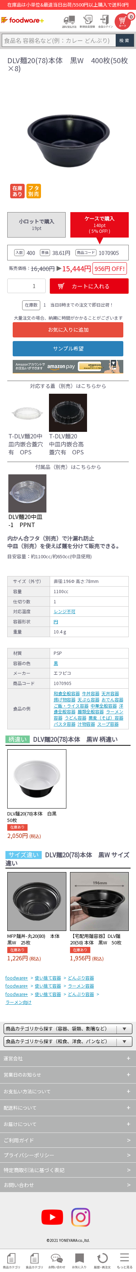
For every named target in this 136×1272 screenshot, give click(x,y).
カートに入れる (91, 286)
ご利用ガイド (19, 1140)
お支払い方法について (27, 1091)
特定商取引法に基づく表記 (34, 1170)
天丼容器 (110, 693)
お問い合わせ (19, 1184)
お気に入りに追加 (68, 329)
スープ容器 (108, 724)
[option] (68, 140)
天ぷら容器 (88, 699)
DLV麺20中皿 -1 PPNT (25, 520)
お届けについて (20, 1124)
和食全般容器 (67, 693)
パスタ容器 (64, 724)
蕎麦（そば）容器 (105, 717)
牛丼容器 (90, 693)
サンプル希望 (68, 348)
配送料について (20, 1107)
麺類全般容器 (91, 711)
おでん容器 (112, 699)
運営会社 (13, 1058)
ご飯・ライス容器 (71, 705)
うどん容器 (75, 717)
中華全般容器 (104, 705)
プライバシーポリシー (29, 1155)
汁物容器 (86, 724)
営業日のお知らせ (22, 1074)
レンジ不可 (64, 611)
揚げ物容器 (64, 699)
